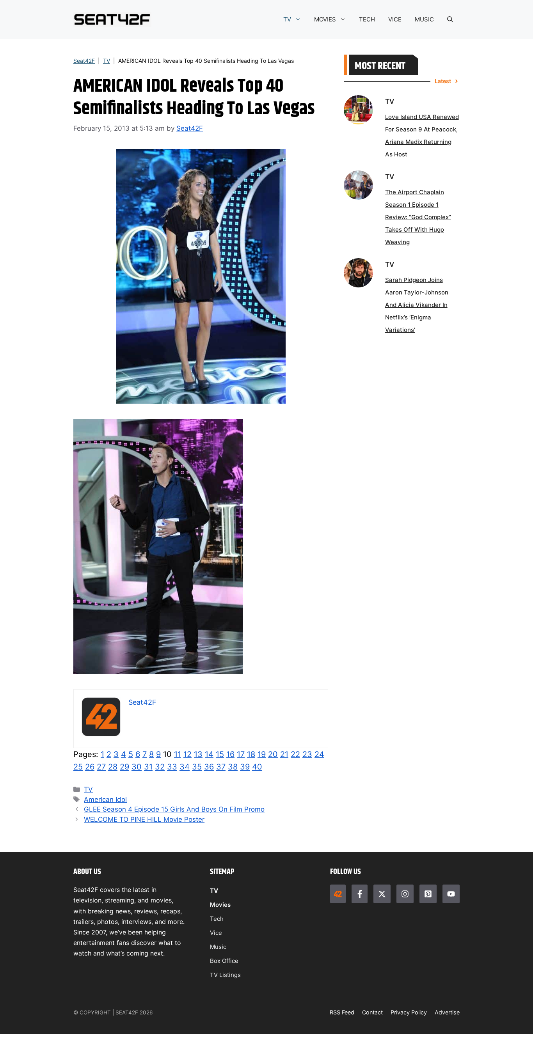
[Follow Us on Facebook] (359, 894)
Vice (216, 932)
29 (124, 766)
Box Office (224, 960)
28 (112, 766)
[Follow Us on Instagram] (405, 894)
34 (184, 766)
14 (209, 754)
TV (287, 19)
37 (221, 766)
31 (148, 766)
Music (218, 946)
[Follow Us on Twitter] (382, 894)
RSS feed (342, 1012)
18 (251, 754)
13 (198, 754)
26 (89, 766)
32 (160, 766)
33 (172, 766)
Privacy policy (409, 1012)
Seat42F (84, 60)
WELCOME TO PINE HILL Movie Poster (144, 819)
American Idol (105, 799)
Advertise (447, 1012)
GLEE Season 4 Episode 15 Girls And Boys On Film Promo (174, 809)
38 (233, 766)
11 (177, 754)
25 (78, 766)
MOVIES (325, 19)
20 (273, 754)
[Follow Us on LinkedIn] (428, 894)
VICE (395, 19)
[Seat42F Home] (338, 894)
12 (187, 754)
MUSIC (424, 19)
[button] (450, 19)
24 (319, 754)
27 (101, 766)
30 (136, 766)
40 (257, 766)
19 (262, 754)
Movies (220, 904)
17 (241, 754)
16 (230, 754)
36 (209, 766)
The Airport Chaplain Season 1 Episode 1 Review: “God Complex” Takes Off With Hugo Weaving (418, 217)
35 (197, 766)
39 (245, 766)
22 (295, 754)
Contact (372, 1012)
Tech (217, 918)
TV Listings (225, 975)
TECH (367, 19)
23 (307, 754)
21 (284, 754)
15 (220, 754)
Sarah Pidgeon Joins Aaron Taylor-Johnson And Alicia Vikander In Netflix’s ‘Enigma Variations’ (416, 304)
